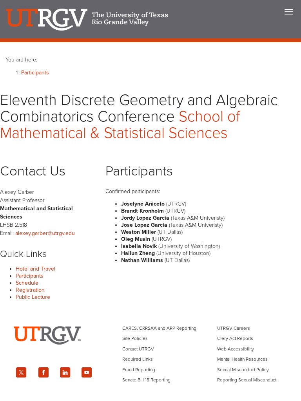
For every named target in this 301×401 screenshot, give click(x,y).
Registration (30, 290)
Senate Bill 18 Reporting (146, 380)
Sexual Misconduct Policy (243, 369)
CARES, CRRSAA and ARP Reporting (159, 328)
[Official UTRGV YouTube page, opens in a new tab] (87, 372)
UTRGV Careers (233, 328)
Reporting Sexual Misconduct (246, 380)
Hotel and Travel (35, 269)
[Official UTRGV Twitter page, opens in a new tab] (21, 372)
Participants (35, 72)
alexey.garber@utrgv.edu (45, 233)
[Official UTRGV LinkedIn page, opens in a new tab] (65, 372)
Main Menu (289, 11)
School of (120, 125)
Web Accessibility (235, 349)
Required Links (137, 359)
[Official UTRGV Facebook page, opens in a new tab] (43, 372)
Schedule (27, 283)
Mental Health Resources (242, 359)
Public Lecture (33, 297)
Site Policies (135, 338)
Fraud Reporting (138, 369)
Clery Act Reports (235, 338)
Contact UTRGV (138, 349)
